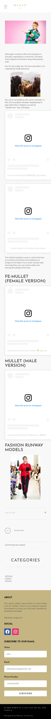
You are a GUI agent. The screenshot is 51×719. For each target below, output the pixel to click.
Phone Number (11, 677)
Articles (8, 576)
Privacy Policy (13, 618)
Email (6, 662)
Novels (8, 581)
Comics (8, 578)
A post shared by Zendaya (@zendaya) (28, 248)
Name (7, 647)
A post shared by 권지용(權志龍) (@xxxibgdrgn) (28, 175)
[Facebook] (7, 631)
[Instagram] (15, 631)
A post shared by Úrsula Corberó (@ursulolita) (29, 350)
